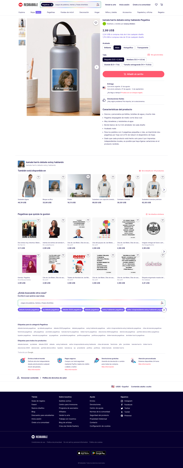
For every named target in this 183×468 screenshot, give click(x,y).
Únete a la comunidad (40, 422)
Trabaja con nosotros (67, 419)
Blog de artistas (65, 422)
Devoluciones (95, 404)
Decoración (84, 12)
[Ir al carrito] (161, 4)
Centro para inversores (68, 404)
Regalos (161, 12)
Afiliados (62, 412)
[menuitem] (22, 12)
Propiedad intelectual (98, 419)
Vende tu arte (64, 415)
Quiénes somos (65, 401)
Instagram (128, 401)
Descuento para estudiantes (43, 415)
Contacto (93, 422)
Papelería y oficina (144, 12)
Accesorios (127, 12)
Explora (22, 12)
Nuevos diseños (38, 408)
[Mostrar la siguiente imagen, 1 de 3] (97, 67)
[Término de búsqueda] (98, 5)
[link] (29, 309)
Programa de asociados (68, 408)
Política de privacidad (54, 442)
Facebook (128, 404)
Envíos (92, 401)
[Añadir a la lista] (95, 22)
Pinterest (128, 415)
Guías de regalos (38, 401)
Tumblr (127, 412)
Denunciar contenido (30, 378)
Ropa (35, 12)
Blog (33, 412)
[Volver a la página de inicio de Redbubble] (28, 5)
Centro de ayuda (96, 408)
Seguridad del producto (99, 415)
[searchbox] (91, 303)
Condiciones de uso (38, 442)
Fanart (34, 404)
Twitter (127, 408)
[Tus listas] (156, 4)
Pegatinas (51, 12)
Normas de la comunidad (100, 412)
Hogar (97, 12)
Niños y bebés (111, 12)
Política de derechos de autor (55, 378)
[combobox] (70, 5)
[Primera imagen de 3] (30, 67)
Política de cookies (95, 442)
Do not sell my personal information (76, 442)
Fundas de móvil (67, 12)
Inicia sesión (36, 419)
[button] (22, 22)
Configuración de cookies (100, 426)
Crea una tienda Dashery (69, 426)
